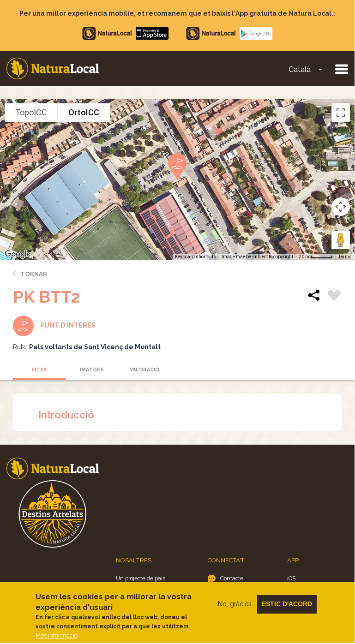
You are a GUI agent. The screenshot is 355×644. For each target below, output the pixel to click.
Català (300, 69)
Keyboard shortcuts (195, 256)
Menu (341, 69)
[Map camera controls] (340, 206)
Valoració (144, 370)
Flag (334, 296)
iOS (291, 578)
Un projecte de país (140, 578)
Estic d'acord (287, 604)
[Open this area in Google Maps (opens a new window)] (17, 254)
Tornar (33, 273)
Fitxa (39, 370)
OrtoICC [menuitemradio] (83, 112)
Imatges (92, 370)
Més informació (57, 635)
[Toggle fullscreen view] (340, 112)
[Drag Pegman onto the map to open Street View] (340, 240)
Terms (345, 256)
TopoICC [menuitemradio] (31, 112)
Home (52, 68)
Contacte (231, 578)
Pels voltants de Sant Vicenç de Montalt (95, 347)
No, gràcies (235, 604)
